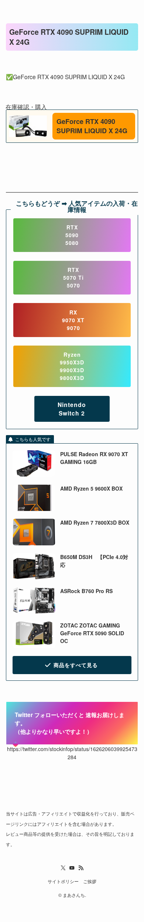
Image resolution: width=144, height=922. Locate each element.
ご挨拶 (89, 881)
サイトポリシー (63, 881)
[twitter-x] (63, 868)
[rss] (81, 868)
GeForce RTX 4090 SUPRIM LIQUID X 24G (91, 126)
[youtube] (72, 868)
